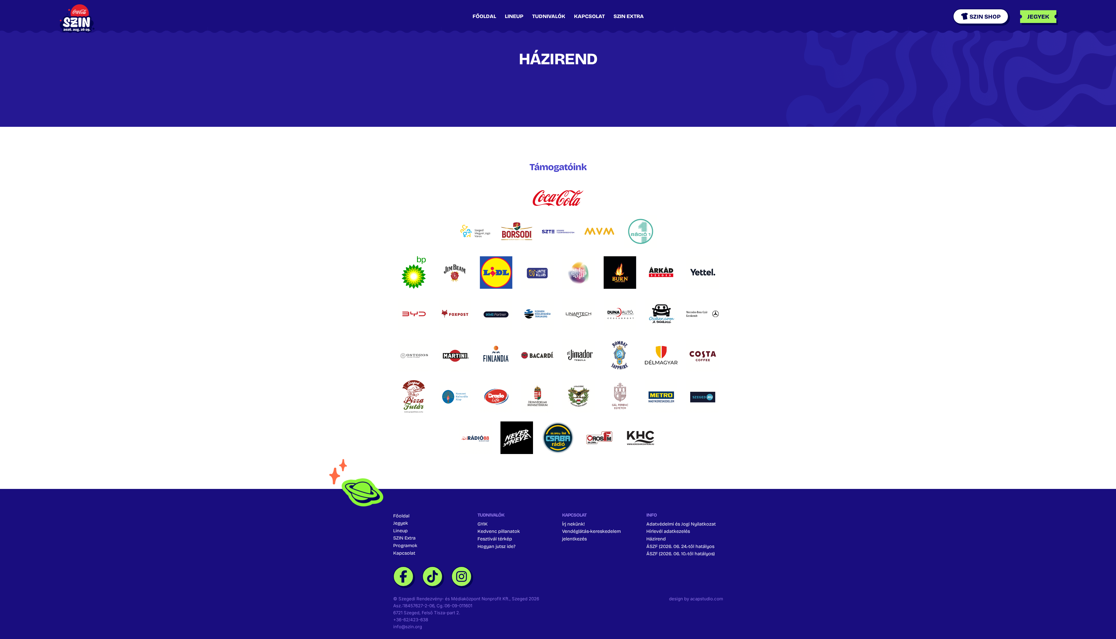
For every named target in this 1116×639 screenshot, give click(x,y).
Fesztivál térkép (494, 539)
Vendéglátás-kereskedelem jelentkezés (591, 535)
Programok (405, 545)
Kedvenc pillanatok (498, 531)
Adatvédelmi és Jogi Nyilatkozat (681, 524)
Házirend (656, 539)
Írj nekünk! (573, 524)
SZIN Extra (629, 16)
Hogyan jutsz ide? (496, 546)
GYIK (482, 524)
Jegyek (400, 523)
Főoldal (484, 16)
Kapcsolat (589, 16)
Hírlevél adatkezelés (668, 531)
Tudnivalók (548, 16)
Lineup (514, 16)
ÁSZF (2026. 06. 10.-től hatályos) (680, 553)
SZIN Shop (985, 16)
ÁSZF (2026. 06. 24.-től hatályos (680, 546)
